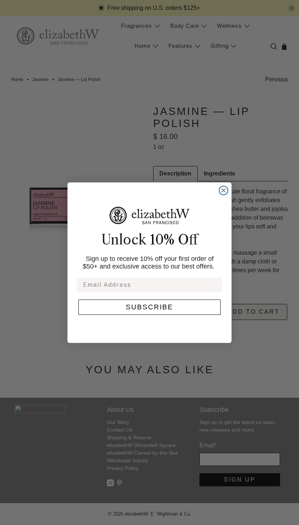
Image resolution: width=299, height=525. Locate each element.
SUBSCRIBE (149, 307)
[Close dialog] (223, 190)
